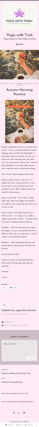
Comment (31, 357)
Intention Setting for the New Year (16, 371)
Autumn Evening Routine (12, 380)
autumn (7, 325)
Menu (20, 44)
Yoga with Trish (19, 35)
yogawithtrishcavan (23, 83)
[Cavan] (14, 413)
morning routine (16, 325)
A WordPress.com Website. (20, 422)
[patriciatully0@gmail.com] (24, 413)
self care (25, 325)
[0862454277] (18, 413)
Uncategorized (9, 322)
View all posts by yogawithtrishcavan (14, 314)
